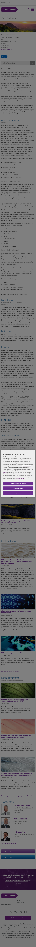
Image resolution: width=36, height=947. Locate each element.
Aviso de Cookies (27, 466)
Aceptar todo (18, 493)
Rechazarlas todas (18, 488)
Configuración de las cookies (18, 483)
